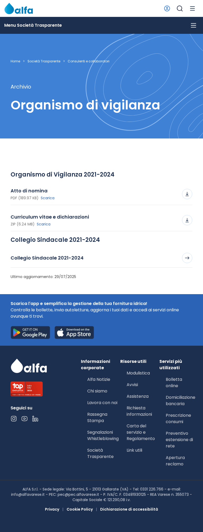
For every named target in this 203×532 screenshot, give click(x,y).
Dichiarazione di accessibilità (129, 509)
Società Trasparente (43, 61)
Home (15, 61)
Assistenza (138, 396)
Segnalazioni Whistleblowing (103, 435)
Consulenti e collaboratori (88, 61)
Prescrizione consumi (178, 418)
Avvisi (132, 385)
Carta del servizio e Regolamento (141, 432)
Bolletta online (174, 382)
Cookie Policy (80, 509)
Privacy (52, 509)
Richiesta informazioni (139, 411)
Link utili (134, 450)
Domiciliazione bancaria (180, 400)
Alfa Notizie (98, 379)
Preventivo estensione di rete (179, 439)
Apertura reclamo (175, 461)
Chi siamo (97, 391)
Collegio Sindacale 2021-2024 (47, 258)
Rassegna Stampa (97, 417)
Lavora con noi (102, 403)
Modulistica (138, 373)
